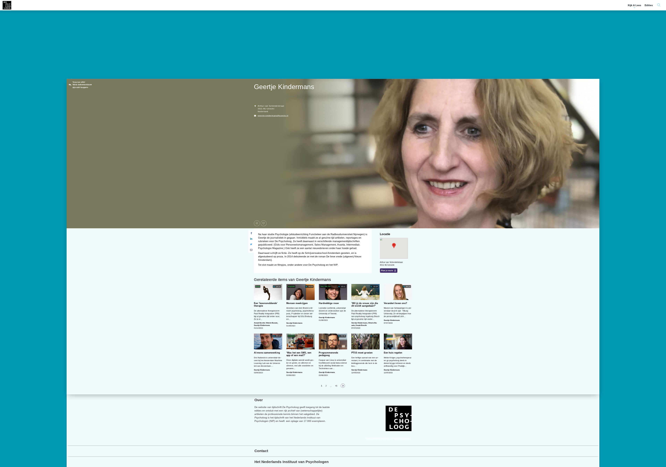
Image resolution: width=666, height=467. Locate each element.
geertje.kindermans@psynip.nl (273, 115)
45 (336, 386)
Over (258, 400)
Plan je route (387, 270)
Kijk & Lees (634, 5)
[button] (394, 245)
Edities (649, 5)
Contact (261, 451)
